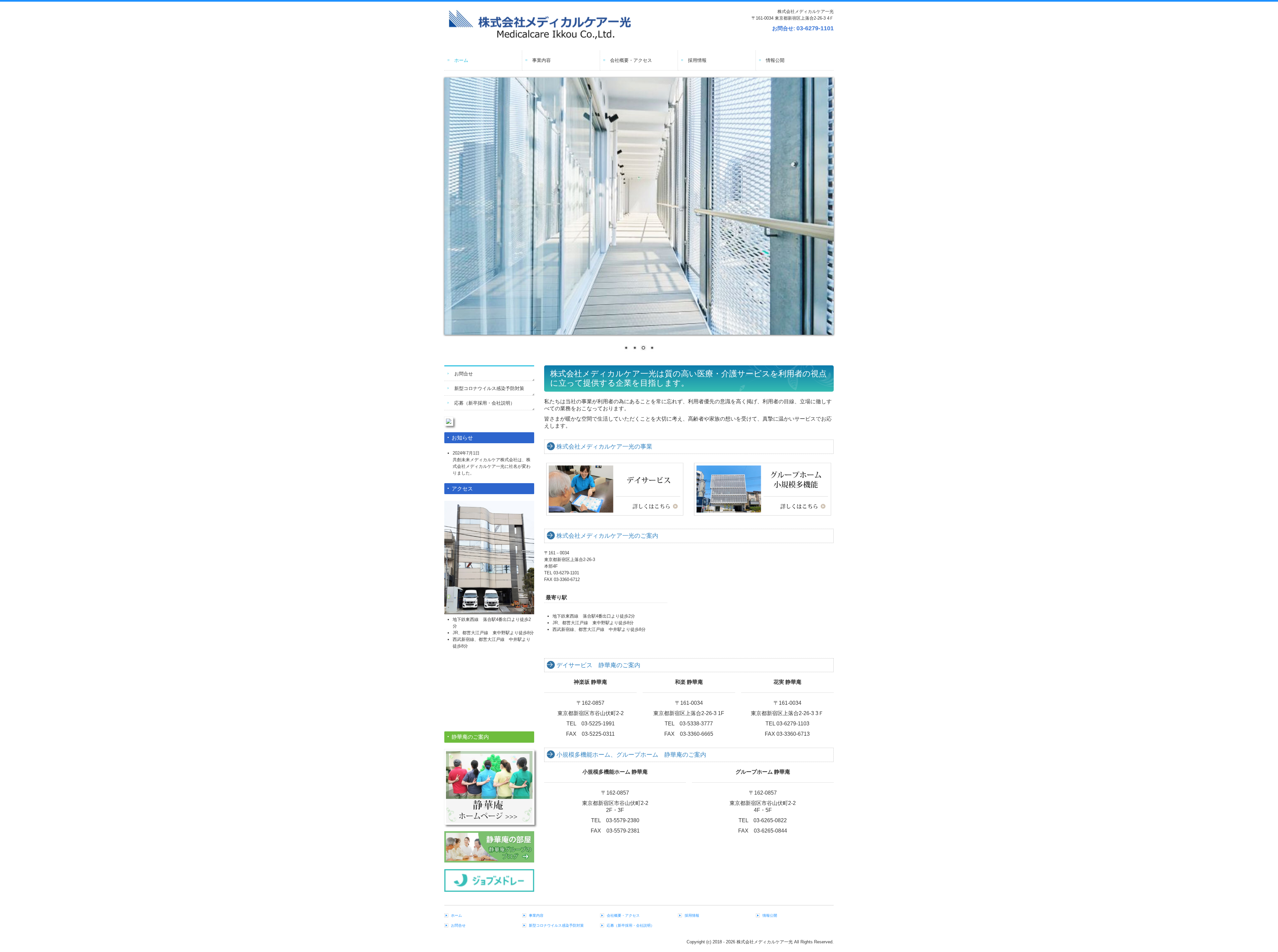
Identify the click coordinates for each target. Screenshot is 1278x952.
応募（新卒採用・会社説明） (484, 403)
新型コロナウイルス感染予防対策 (489, 388)
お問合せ (463, 373)
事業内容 (541, 60)
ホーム (461, 60)
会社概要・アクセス (631, 60)
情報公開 (775, 60)
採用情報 (697, 60)
